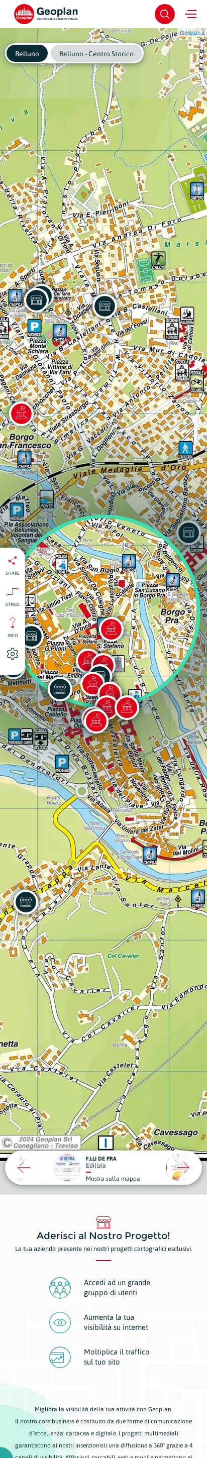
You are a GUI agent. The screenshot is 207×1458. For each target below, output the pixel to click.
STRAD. (13, 603)
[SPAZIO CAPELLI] (36, 300)
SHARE (13, 572)
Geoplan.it (192, 32)
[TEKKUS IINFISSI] (25, 901)
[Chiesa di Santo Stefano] (111, 629)
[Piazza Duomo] (96, 721)
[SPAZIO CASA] (104, 306)
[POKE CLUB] (59, 688)
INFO (13, 635)
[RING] (31, 636)
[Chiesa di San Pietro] (126, 707)
